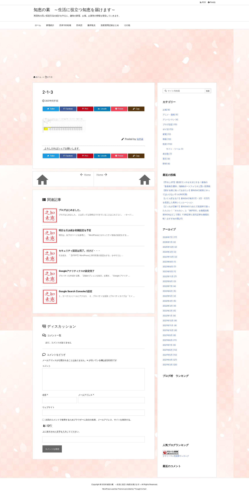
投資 (167, 144)
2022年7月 (169, 286)
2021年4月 (170, 359)
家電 (167, 134)
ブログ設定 (170, 124)
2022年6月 (169, 291)
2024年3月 (169, 252)
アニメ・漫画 (170, 114)
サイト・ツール (174, 149)
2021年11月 (170, 325)
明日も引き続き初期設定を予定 (75, 230)
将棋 (167, 139)
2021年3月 (170, 364)
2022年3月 (169, 306)
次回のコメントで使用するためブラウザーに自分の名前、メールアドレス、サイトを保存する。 (88, 419)
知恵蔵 (140, 139)
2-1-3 (49, 77)
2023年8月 (169, 261)
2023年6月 (169, 266)
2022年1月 (169, 315)
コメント (46, 366)
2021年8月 (170, 340)
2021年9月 (169, 335)
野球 (166, 163)
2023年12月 (170, 256)
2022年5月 (169, 296)
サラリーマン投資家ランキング (176, 456)
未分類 (167, 154)
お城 (166, 109)
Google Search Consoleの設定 (75, 291)
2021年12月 (170, 320)
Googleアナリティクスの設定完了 (77, 270)
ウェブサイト (48, 407)
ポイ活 (168, 129)
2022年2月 (169, 310)
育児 (166, 158)
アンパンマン (170, 119)
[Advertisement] (124, 51)
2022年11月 (170, 276)
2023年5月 (169, 271)
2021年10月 (170, 330)
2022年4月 (169, 301)
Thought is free (140, 489)
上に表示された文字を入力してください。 (61, 431)
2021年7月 (169, 345)
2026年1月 (169, 242)
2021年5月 (170, 355)
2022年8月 (169, 281)
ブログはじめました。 (70, 209)
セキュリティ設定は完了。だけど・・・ (79, 250)
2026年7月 (170, 237)
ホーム (38, 77)
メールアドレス (86, 395)
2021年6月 (170, 350)
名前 (45, 395)
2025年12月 (170, 247)
